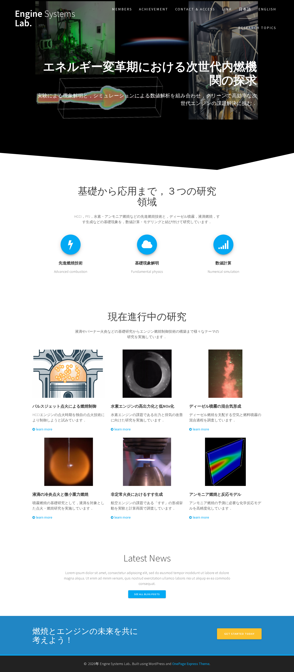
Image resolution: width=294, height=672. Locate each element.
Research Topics (257, 27)
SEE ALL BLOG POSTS (147, 594)
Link (227, 9)
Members (122, 9)
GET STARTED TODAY (239, 634)
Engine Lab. (45, 18)
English (267, 9)
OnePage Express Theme (190, 663)
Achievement (153, 9)
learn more (43, 429)
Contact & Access (195, 9)
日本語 (245, 9)
